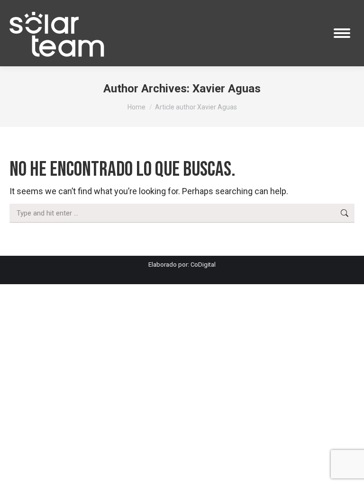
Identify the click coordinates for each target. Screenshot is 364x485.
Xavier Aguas (226, 88)
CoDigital (203, 264)
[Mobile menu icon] (342, 33)
